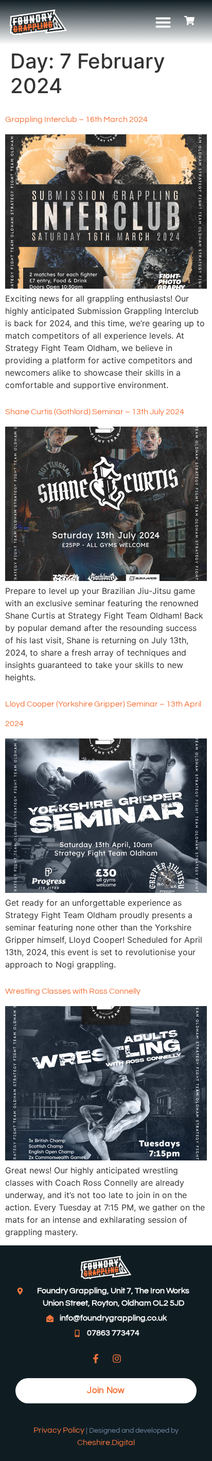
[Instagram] (117, 1358)
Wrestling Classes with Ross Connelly (72, 991)
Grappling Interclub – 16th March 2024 (76, 119)
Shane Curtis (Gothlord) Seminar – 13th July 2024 (94, 412)
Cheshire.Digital (106, 1442)
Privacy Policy (58, 1430)
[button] (163, 22)
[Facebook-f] (95, 1358)
